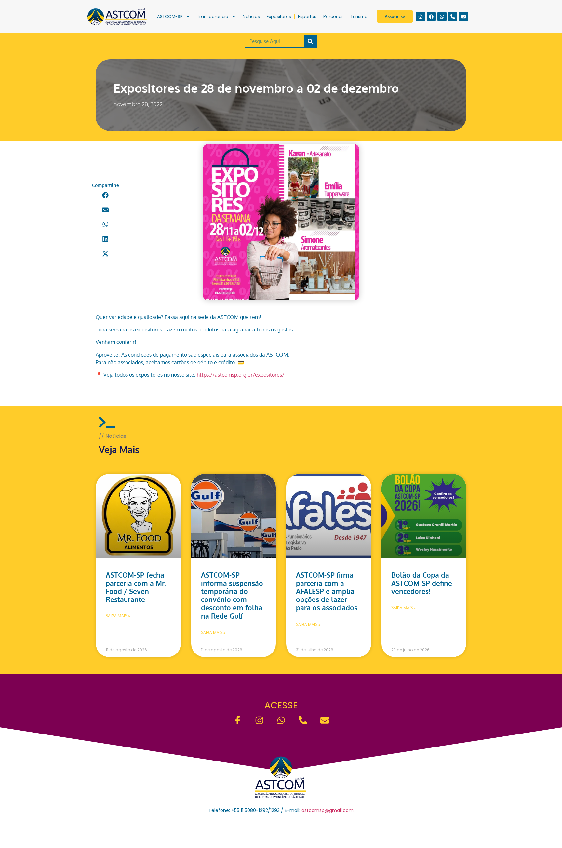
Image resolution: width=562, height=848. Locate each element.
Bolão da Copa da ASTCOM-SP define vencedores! (421, 583)
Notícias (251, 16)
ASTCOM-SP (170, 16)
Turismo (359, 16)
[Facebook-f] (237, 720)
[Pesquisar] (310, 41)
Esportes (307, 16)
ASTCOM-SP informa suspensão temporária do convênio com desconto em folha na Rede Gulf (232, 595)
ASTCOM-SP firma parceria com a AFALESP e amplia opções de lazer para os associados (326, 591)
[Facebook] (431, 16)
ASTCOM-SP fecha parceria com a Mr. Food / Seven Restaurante (136, 587)
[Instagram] (420, 16)
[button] (105, 195)
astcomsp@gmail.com (327, 810)
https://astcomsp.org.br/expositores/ (240, 374)
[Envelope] (463, 16)
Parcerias (333, 16)
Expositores (279, 16)
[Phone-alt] (452, 16)
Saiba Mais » (118, 615)
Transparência (212, 16)
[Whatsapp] (442, 16)
